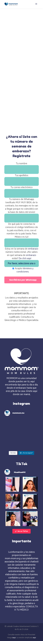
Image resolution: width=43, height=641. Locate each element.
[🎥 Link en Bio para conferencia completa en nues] (30, 444)
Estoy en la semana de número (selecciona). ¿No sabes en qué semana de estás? (21, 253)
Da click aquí (25, 258)
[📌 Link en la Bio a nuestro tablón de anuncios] (12, 444)
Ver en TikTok (22, 531)
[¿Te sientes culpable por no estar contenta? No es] (12, 433)
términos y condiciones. (25, 270)
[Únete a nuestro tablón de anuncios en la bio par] (30, 433)
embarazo (33, 249)
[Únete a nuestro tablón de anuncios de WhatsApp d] (12, 423)
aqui (14, 637)
